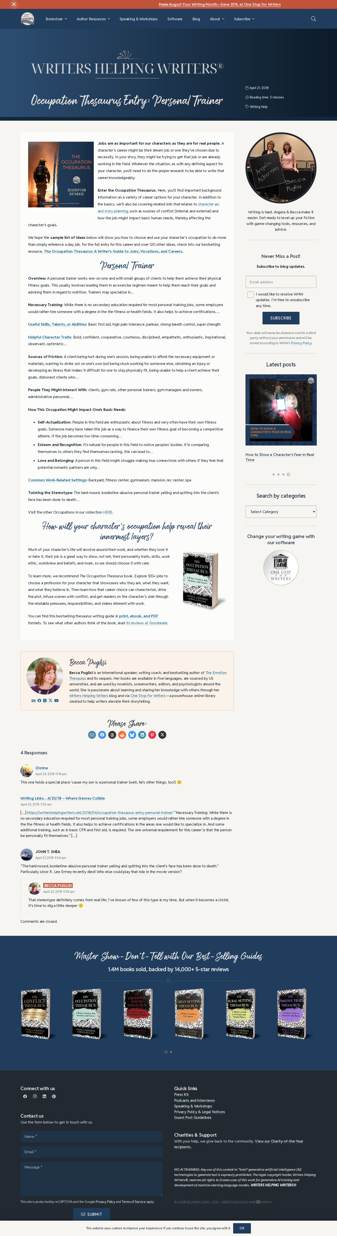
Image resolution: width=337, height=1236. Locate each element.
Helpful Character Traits (49, 337)
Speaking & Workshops (193, 1105)
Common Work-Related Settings (57, 479)
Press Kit (181, 1094)
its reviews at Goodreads (147, 622)
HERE (107, 512)
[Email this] (92, 735)
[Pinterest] (54, 1096)
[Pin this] (152, 735)
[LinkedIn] (44, 1096)
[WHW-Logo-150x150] (27, 18)
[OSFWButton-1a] (281, 567)
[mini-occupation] (92, 1014)
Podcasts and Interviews (194, 1100)
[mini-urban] (194, 1014)
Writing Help (258, 107)
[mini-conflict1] (40, 1014)
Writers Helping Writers (88, 695)
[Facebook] (25, 1096)
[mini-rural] (245, 1014)
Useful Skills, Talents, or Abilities (57, 324)
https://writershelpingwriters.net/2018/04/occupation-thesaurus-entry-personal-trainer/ (100, 812)
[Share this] (102, 735)
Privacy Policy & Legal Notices (199, 1111)
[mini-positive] (297, 1014)
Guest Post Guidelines (192, 1117)
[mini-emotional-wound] (143, 1014)
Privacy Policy (105, 1202)
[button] (66, 19)
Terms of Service (134, 1202)
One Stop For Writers (148, 695)
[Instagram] (35, 1096)
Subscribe (281, 318)
